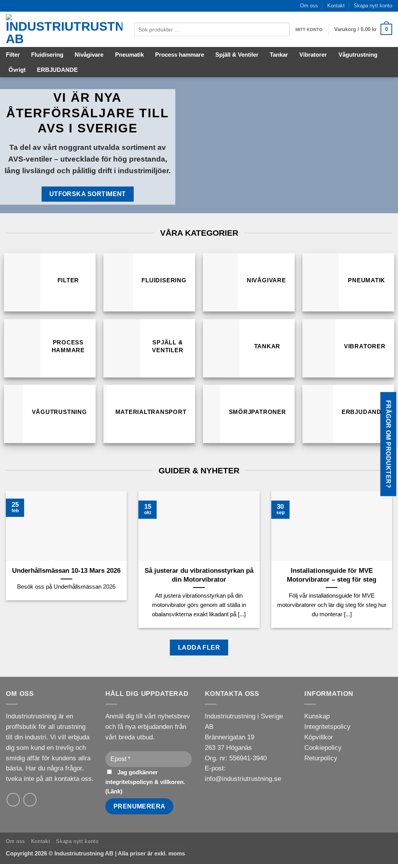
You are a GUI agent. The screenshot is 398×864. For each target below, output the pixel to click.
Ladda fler (199, 647)
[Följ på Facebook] (30, 800)
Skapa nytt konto (373, 6)
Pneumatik (129, 54)
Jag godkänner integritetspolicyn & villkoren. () (145, 781)
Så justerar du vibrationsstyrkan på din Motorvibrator (199, 575)
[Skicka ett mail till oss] (13, 800)
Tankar (279, 54)
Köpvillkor (318, 737)
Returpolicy (320, 758)
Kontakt (336, 6)
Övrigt (17, 69)
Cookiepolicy (323, 747)
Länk (113, 791)
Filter (13, 54)
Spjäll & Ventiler (236, 54)
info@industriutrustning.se (243, 778)
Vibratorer (313, 54)
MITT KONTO (309, 29)
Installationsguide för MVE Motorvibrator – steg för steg (331, 575)
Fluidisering (47, 54)
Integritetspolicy (327, 726)
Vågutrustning (358, 54)
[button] (363, 29)
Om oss (309, 6)
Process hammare (179, 54)
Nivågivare (89, 54)
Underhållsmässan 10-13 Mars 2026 (66, 570)
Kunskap (317, 716)
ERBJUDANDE (57, 69)
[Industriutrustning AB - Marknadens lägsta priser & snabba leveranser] (64, 29)
